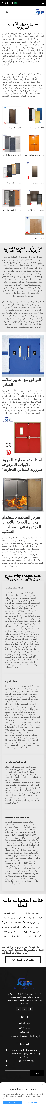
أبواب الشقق (24, 1027)
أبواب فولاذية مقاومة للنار (33, 918)
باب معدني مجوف (25, 540)
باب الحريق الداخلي (11, 927)
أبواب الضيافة (25, 1023)
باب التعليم (24, 1032)
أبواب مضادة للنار (32, 913)
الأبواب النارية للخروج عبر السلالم (33, 936)
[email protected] (26, 1065)
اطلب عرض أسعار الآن (23, 960)
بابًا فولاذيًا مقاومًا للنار (12, 922)
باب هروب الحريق (32, 931)
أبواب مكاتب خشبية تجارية (12, 936)
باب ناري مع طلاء (11, 931)
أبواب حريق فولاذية (32, 922)
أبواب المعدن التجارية (12, 918)
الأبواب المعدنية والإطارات (10, 913)
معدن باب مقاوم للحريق (31, 927)
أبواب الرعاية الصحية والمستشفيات (25, 1036)
